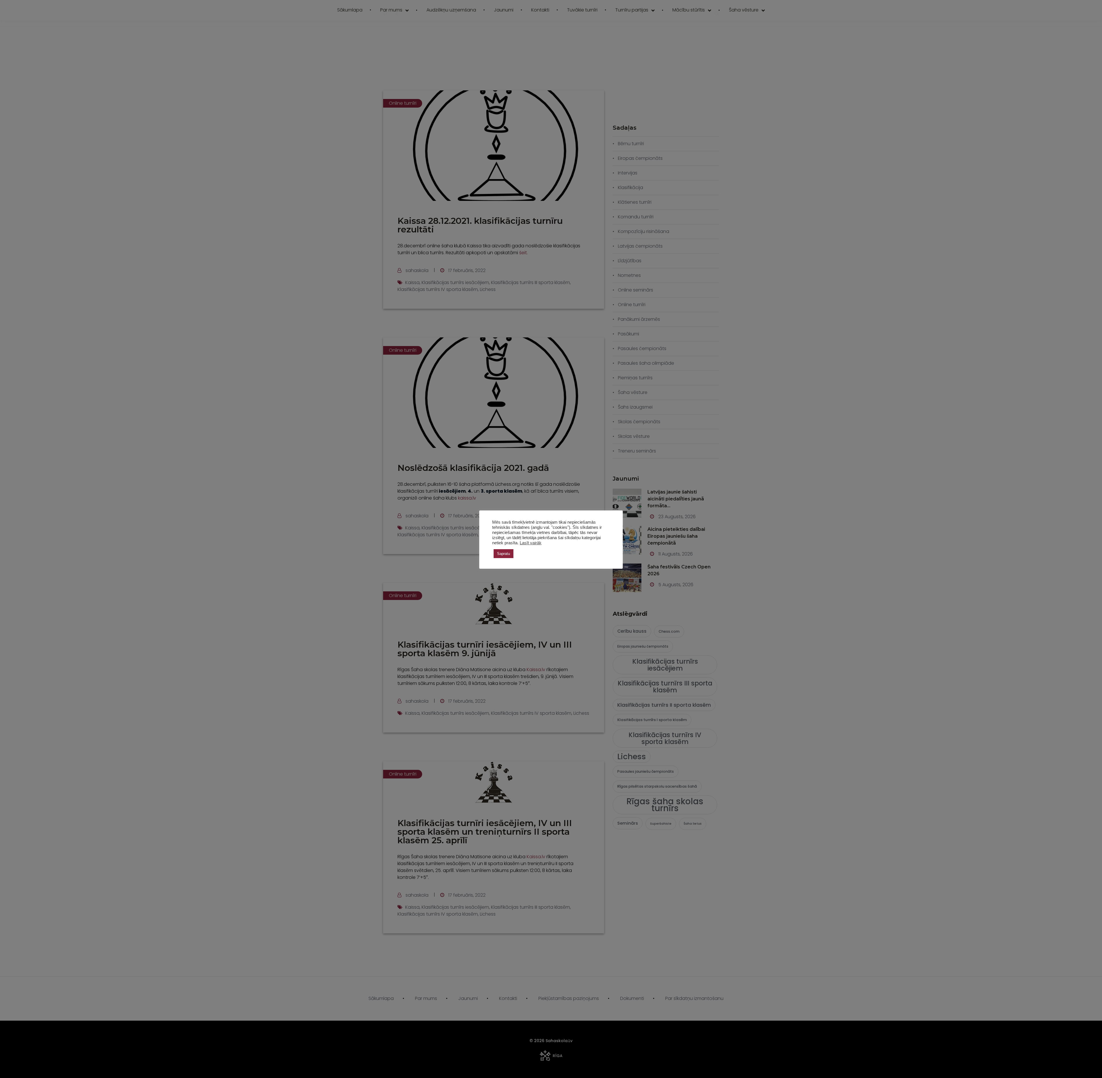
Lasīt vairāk (531, 543)
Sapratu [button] (503, 553)
